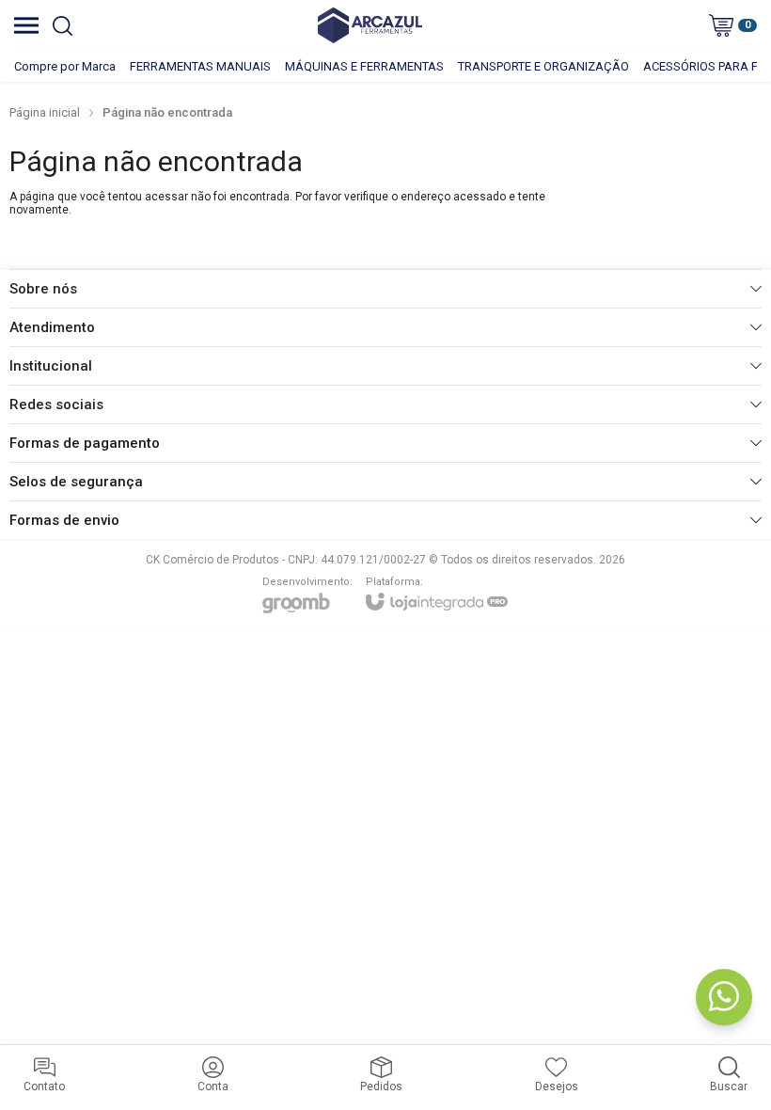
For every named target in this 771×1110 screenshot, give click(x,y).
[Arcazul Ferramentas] (370, 25)
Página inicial (44, 112)
